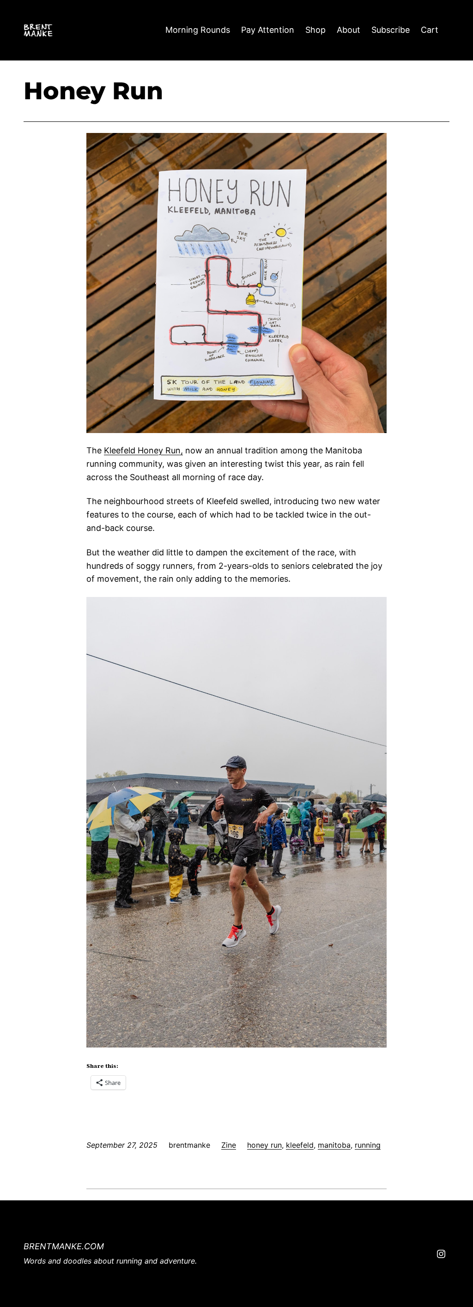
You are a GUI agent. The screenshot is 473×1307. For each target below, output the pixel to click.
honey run (264, 1145)
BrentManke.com (64, 1246)
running (368, 1145)
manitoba (334, 1145)
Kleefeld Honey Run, (143, 450)
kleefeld (300, 1145)
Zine (228, 1145)
